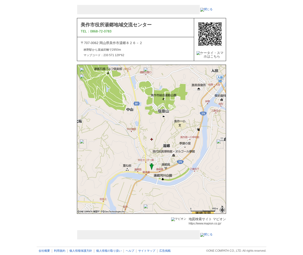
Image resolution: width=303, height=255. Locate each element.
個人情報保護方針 (80, 250)
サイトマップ (146, 250)
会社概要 (44, 250)
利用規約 (59, 250)
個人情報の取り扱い (109, 250)
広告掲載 (165, 250)
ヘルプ (130, 250)
